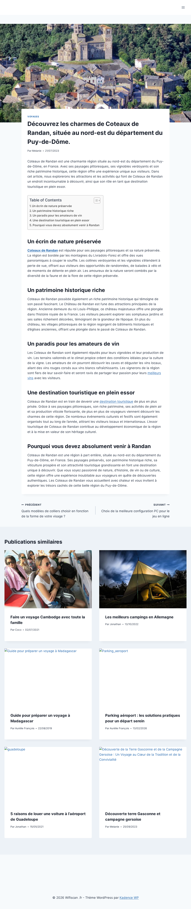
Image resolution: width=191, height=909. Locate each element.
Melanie (36, 150)
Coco (18, 629)
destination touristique (116, 401)
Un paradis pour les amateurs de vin (57, 215)
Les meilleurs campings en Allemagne (139, 617)
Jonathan (115, 624)
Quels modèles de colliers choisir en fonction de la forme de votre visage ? (54, 510)
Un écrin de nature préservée (52, 206)
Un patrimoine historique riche (53, 211)
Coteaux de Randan (42, 250)
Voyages (33, 116)
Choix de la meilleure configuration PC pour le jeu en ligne (135, 510)
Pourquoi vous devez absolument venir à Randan (66, 225)
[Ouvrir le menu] (183, 7)
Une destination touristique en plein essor (61, 220)
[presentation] (48, 579)
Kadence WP (129, 897)
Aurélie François (24, 728)
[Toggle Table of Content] (95, 200)
